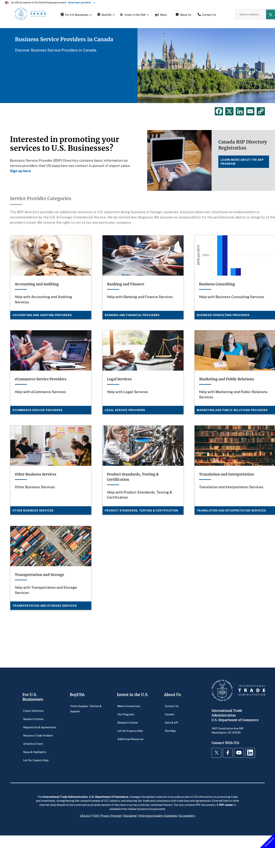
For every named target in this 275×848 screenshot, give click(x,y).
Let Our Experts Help (35, 760)
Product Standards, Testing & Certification (141, 510)
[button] (76, 14)
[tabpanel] (137, 65)
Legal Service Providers (125, 410)
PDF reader (226, 804)
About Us (172, 694)
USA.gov (85, 815)
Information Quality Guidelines (158, 815)
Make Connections (128, 706)
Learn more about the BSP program (242, 161)
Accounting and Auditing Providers (42, 315)
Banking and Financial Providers (132, 315)
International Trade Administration (65, 796)
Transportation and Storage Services (45, 605)
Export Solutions (33, 710)
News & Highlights (34, 752)
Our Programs (125, 714)
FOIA (95, 815)
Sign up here (20, 171)
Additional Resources (130, 739)
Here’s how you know (80, 2)
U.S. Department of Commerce (108, 796)
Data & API (171, 722)
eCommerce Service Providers (38, 410)
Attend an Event (33, 743)
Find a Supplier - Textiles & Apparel (86, 708)
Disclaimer (130, 815)
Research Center (33, 719)
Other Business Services (33, 510)
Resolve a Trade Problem (38, 735)
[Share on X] (229, 111)
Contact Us (172, 706)
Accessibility (187, 815)
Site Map (170, 730)
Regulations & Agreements (39, 727)
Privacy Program (111, 815)
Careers (169, 714)
